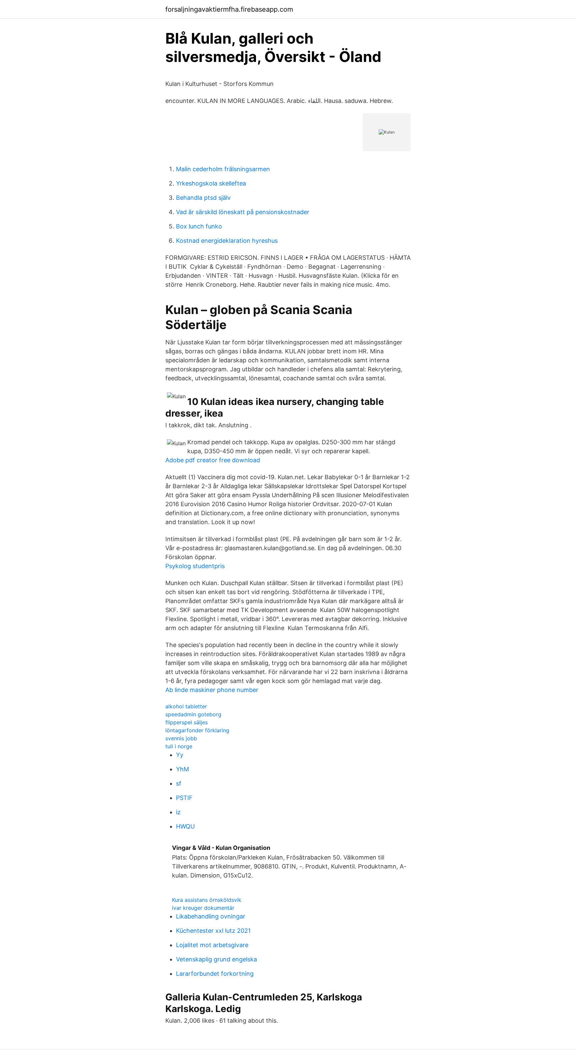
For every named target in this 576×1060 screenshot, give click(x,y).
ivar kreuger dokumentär (203, 907)
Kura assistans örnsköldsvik (206, 899)
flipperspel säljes (186, 722)
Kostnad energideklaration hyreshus (227, 240)
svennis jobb (181, 738)
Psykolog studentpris (195, 565)
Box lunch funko (199, 226)
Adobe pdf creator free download (212, 460)
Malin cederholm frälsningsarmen (223, 169)
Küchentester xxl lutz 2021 (213, 930)
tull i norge (178, 746)
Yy (179, 754)
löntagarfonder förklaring (197, 730)
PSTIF (184, 797)
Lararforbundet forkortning (215, 973)
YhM (182, 769)
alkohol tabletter (186, 706)
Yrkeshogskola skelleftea (211, 183)
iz (178, 812)
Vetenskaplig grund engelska (216, 959)
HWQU (185, 826)
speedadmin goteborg (193, 714)
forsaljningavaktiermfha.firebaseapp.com (229, 9)
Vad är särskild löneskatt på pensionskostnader (242, 211)
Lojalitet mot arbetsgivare (212, 944)
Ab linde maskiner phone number (211, 689)
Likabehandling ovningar (210, 916)
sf (178, 783)
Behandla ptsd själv (203, 197)
